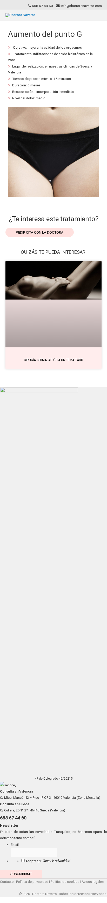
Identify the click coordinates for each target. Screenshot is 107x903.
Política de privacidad (32, 882)
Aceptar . (48, 861)
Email (15, 844)
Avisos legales (93, 882)
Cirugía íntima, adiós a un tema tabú (53, 360)
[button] (39, 232)
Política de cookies (65, 882)
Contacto (7, 882)
